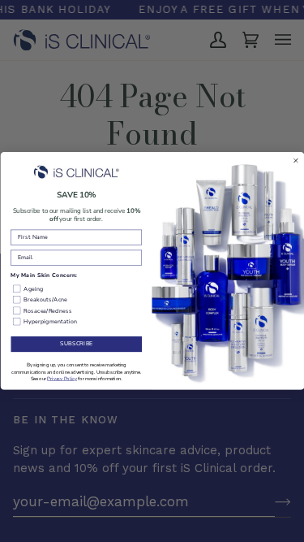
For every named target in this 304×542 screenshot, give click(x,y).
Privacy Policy (62, 378)
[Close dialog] (296, 161)
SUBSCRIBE (75, 344)
